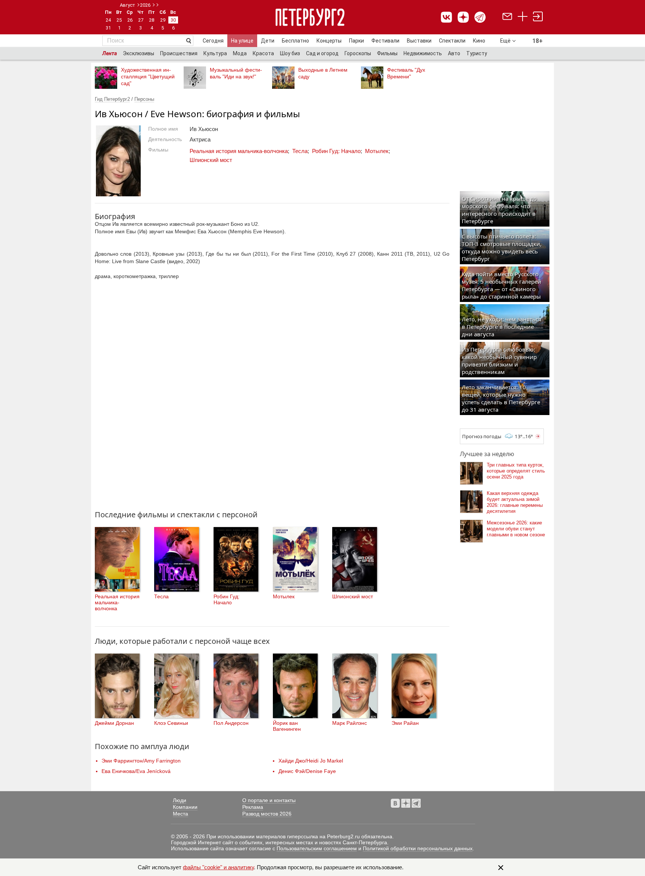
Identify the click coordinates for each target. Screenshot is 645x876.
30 (173, 20)
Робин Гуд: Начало (336, 151)
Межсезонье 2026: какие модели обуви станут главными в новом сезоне (516, 528)
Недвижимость (422, 53)
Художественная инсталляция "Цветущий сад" (148, 76)
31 (108, 28)
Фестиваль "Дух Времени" (406, 73)
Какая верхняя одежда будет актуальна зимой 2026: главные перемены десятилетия (515, 502)
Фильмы (387, 53)
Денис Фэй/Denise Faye (307, 771)
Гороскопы (358, 53)
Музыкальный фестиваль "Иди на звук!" (236, 73)
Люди (179, 800)
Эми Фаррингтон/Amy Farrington (141, 761)
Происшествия (178, 53)
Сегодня (213, 41)
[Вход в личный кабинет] (538, 17)
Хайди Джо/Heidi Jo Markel (310, 761)
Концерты (329, 41)
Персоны (144, 99)
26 (130, 20)
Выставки (419, 41)
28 (151, 20)
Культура (215, 53)
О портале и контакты (269, 800)
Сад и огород (322, 53)
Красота (263, 53)
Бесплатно (295, 41)
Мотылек (377, 151)
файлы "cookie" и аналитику (218, 867)
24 (108, 20)
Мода (240, 53)
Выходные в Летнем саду (323, 73)
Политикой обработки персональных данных (418, 848)
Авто (454, 53)
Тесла (300, 151)
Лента (109, 53)
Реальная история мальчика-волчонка (239, 151)
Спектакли (452, 41)
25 (119, 20)
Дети (267, 41)
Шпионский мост (211, 160)
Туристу (476, 53)
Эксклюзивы (138, 53)
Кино (479, 41)
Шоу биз (290, 53)
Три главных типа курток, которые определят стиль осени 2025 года (516, 471)
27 (140, 20)
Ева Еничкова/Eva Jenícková (136, 771)
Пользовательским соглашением (317, 848)
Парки (356, 41)
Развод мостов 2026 (267, 814)
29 (162, 20)
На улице (242, 41)
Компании (185, 807)
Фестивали (385, 41)
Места (180, 814)
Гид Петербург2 (112, 99)
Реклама (252, 807)
